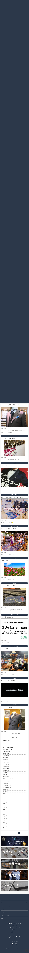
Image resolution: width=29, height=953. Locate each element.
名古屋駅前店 (7, 787)
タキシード (4, 465)
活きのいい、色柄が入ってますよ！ (10, 528)
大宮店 (5, 783)
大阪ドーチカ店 (7, 793)
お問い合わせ (14, 932)
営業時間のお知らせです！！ (8, 617)
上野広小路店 (14, 704)
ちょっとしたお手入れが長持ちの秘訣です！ (12, 405)
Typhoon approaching (6, 560)
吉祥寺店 (6, 770)
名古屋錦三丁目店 (14, 526)
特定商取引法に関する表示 (14, 923)
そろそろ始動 (4, 649)
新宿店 (5, 759)
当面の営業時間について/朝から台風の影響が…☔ (13, 497)
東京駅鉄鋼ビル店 (8, 749)
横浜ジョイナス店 (14, 614)
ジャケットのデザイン (6, 707)
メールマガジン (5, 915)
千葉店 (14, 583)
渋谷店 (14, 463)
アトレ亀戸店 (14, 436)
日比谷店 (6, 755)
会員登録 (3, 912)
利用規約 (14, 925)
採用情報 (14, 929)
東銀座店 (14, 558)
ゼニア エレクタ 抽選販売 (8, 680)
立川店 (5, 772)
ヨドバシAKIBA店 (8, 747)
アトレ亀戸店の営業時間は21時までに (10, 438)
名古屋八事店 (7, 789)
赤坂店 (14, 678)
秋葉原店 (6, 745)
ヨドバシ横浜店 (14, 494)
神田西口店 (6, 743)
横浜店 (6, 776)
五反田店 (6, 766)
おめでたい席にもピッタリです (8, 586)
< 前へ (10, 832)
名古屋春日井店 (7, 785)
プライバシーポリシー (14, 927)
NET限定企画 (6, 740)
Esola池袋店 (6, 751)
